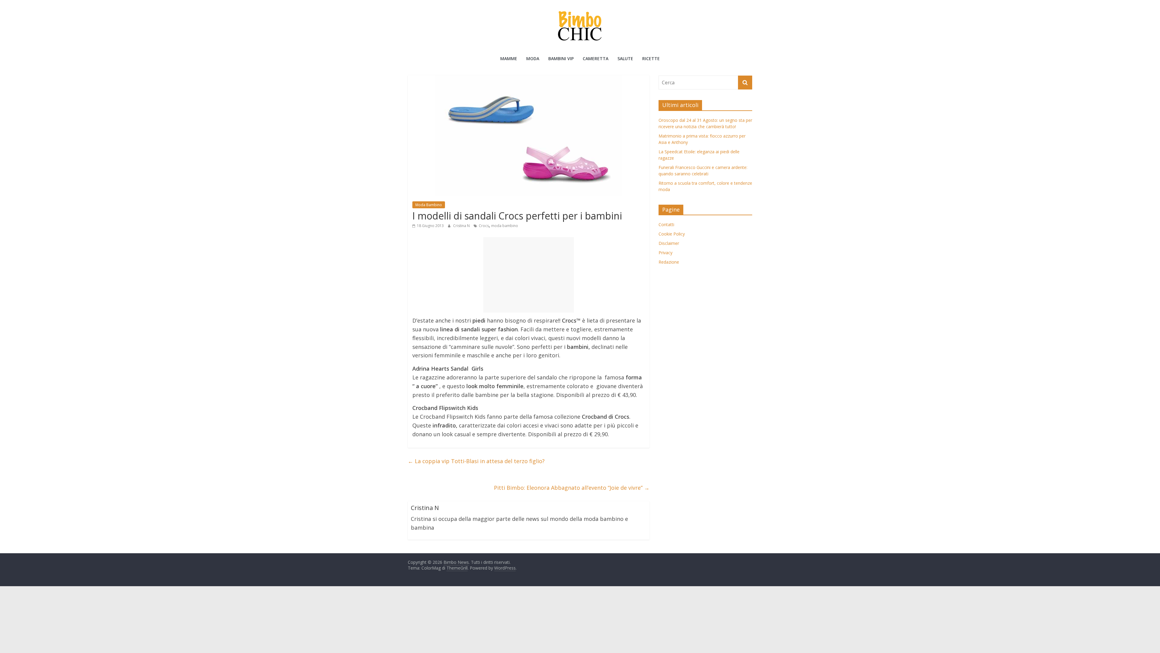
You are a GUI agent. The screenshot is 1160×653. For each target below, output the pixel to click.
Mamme (508, 58)
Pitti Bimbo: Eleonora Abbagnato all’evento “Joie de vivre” (571, 487)
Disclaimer (669, 243)
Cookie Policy (672, 234)
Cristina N (462, 225)
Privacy (665, 252)
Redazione (669, 262)
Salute (625, 58)
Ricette (651, 58)
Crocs (484, 225)
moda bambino (504, 225)
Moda (532, 58)
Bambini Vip (561, 58)
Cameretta (595, 58)
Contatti (666, 224)
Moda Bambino (428, 204)
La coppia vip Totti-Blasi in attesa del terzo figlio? (476, 461)
